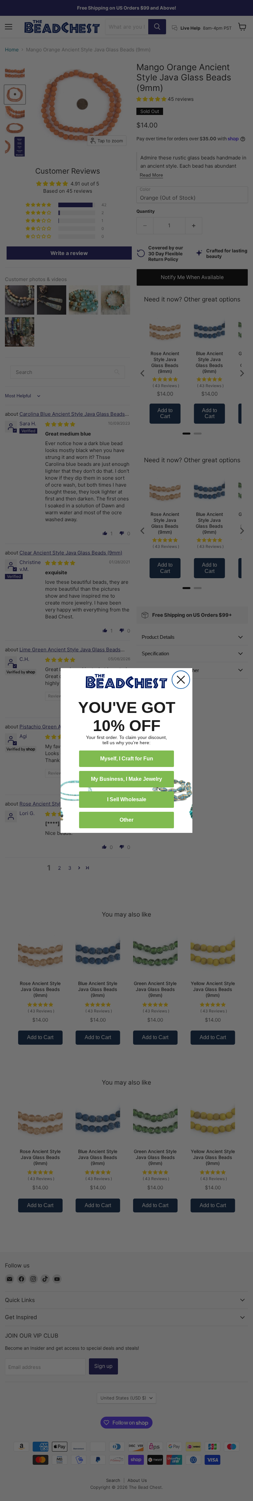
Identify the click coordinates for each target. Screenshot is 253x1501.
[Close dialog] (181, 680)
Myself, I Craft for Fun (126, 758)
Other (126, 820)
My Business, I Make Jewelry (126, 779)
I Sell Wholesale (126, 799)
